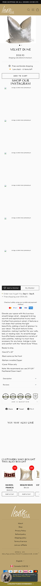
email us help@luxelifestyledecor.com (20, 553)
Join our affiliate (20, 545)
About (20, 523)
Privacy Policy (20, 531)
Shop (21, 527)
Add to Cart (9, 494)
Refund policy (20, 534)
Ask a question (20, 402)
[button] (20, 584)
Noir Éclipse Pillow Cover (21, 576)
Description (7, 378)
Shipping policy (20, 538)
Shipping (12, 58)
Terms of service (20, 541)
